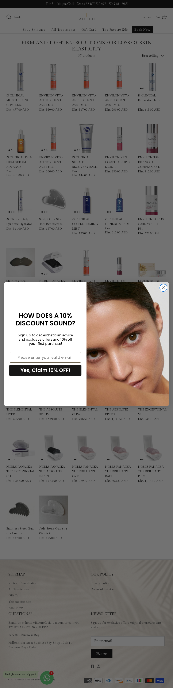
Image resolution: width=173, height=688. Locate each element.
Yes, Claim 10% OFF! (45, 370)
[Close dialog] (163, 287)
